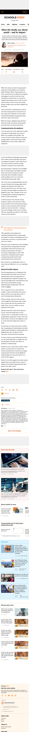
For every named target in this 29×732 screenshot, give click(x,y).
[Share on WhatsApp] (2, 390)
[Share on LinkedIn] (13, 390)
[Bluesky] (9, 695)
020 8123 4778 (6, 709)
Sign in (25, 12)
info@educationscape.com (8, 711)
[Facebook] (5, 695)
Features (22, 24)
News (3, 24)
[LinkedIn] (12, 695)
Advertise (3, 728)
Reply (4, 425)
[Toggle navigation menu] (2, 12)
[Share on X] (9, 390)
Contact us (3, 718)
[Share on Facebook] (6, 390)
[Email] (15, 695)
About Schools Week (6, 726)
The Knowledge (5, 400)
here (7, 371)
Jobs (8, 24)
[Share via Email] (17, 390)
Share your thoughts (14, 431)
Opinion (14, 24)
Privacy (3, 719)
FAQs (2, 721)
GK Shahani (4, 408)
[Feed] (2, 695)
